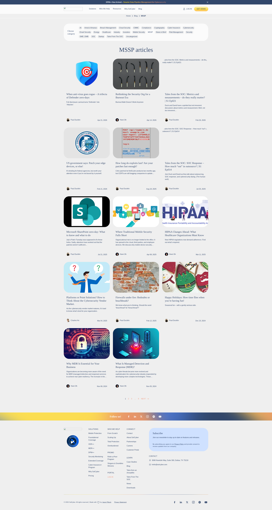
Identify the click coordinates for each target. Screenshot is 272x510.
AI (80, 28)
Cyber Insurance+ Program (95, 466)
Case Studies (132, 462)
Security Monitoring (95, 456)
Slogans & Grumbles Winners (115, 464)
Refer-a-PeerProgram (112, 458)
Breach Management (108, 28)
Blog (140, 9)
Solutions (92, 9)
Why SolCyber (129, 9)
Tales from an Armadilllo (132, 471)
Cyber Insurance (174, 28)
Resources (117, 9)
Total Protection (113, 442)
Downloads (131, 488)
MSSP (150, 32)
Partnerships (131, 442)
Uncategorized (131, 36)
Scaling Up (112, 437)
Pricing (91, 476)
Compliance (146, 28)
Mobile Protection (95, 433)
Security (189, 32)
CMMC (136, 28)
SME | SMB (84, 36)
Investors (126, 32)
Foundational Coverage (93, 439)
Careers (130, 446)
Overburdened (113, 446)
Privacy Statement (120, 502)
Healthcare (106, 32)
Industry (117, 32)
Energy (96, 32)
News (129, 483)
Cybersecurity (188, 28)
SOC (93, 36)
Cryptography (159, 28)
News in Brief (161, 32)
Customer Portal (133, 450)
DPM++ (91, 452)
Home (128, 16)
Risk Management (176, 32)
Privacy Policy (179, 444)
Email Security (85, 32)
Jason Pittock (106, 502)
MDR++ (91, 448)
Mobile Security (139, 32)
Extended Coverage (95, 461)
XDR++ (91, 444)
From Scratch (113, 433)
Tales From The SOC (115, 36)
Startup (101, 36)
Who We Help (104, 9)
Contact (129, 433)
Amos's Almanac (90, 28)
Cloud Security (124, 28)
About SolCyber (133, 437)
